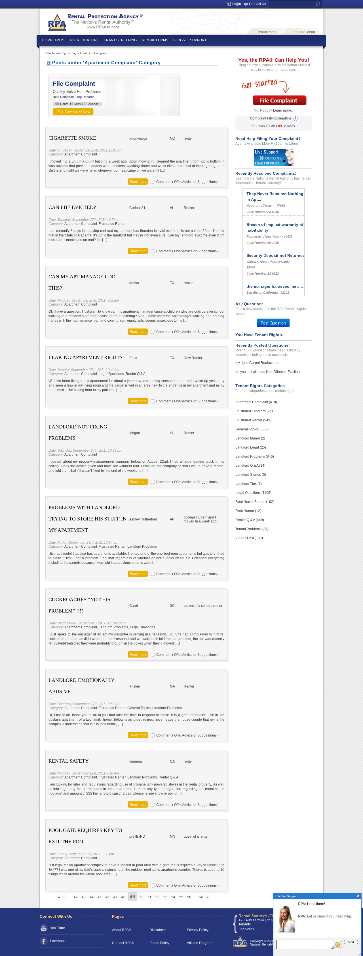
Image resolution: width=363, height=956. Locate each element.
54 (173, 897)
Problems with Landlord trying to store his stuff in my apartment (87, 519)
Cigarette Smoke (72, 138)
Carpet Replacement (265, 363)
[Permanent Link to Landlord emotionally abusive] (138, 735)
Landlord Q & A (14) (250, 466)
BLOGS (179, 40)
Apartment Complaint (93, 53)
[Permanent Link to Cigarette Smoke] (138, 181)
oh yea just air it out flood (254, 372)
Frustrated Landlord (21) (254, 411)
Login (236, 4)
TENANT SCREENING (119, 40)
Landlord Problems (142, 547)
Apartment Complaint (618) (256, 402)
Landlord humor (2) (250, 438)
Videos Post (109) (249, 538)
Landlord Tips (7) (248, 484)
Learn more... (283, 110)
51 (149, 897)
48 (123, 897)
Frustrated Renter (112, 224)
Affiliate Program (199, 943)
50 (141, 897)
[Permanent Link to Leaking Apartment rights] (138, 401)
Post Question (273, 323)
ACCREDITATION (83, 40)
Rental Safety (68, 761)
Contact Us (257, 4)
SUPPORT (198, 40)
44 (92, 897)
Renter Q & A (135, 374)
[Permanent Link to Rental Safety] (138, 804)
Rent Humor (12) (248, 511)
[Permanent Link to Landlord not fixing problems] (138, 481)
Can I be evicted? (72, 207)
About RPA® (121, 930)
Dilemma (281, 372)
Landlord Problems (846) (254, 456)
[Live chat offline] (274, 157)
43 (84, 897)
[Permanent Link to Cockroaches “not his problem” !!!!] (138, 654)
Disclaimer (157, 930)
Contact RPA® (123, 943)
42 (76, 897)
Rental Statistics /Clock (259, 916)
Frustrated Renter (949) (253, 420)
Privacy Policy (197, 930)
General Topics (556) (251, 429)
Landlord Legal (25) (250, 447)
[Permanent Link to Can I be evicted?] (138, 251)
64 (201, 897)
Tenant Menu (267, 32)
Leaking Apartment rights (85, 357)
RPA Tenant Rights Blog (61, 53)
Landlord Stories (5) (250, 475)
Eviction (294, 372)
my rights (242, 363)
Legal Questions (111, 374)
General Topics (139, 708)
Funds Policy (159, 943)
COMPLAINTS (53, 40)
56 (189, 897)
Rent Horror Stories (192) (254, 502)
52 (157, 897)
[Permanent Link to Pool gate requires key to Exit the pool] (138, 885)
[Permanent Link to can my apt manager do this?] (138, 331)
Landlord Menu (303, 32)
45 (100, 897)
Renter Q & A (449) (249, 520)
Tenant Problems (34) (252, 529)
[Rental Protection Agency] (94, 20)
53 (165, 897)
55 (181, 897)
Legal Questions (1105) (253, 493)
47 (115, 897)
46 (107, 897)
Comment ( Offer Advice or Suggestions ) (187, 182)
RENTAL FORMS (155, 40)
